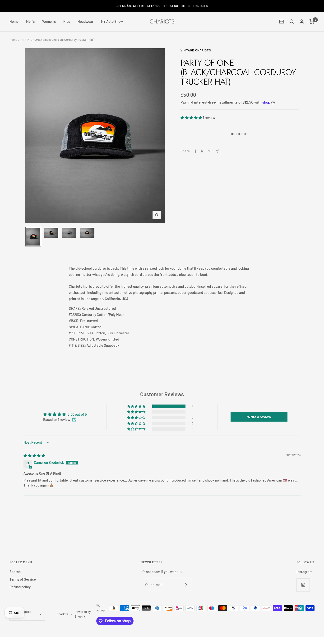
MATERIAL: (77, 333)
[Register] (185, 585)
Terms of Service (22, 579)
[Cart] (312, 21)
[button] (192, 117)
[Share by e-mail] (217, 151)
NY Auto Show (112, 21)
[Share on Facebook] (195, 151)
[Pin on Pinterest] (202, 151)
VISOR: (74, 320)
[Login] (302, 21)
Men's (30, 21)
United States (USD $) (22, 614)
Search (15, 571)
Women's (49, 21)
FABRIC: (75, 314)
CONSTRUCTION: (82, 339)
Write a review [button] (259, 416)
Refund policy (20, 587)
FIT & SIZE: (78, 345)
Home (14, 21)
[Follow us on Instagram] (303, 585)
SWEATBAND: (79, 327)
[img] (34, 455)
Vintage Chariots (196, 50)
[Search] (292, 21)
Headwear (85, 21)
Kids (66, 21)
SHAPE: (75, 308)
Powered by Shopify (83, 614)
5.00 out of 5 (77, 414)
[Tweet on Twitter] (209, 151)
